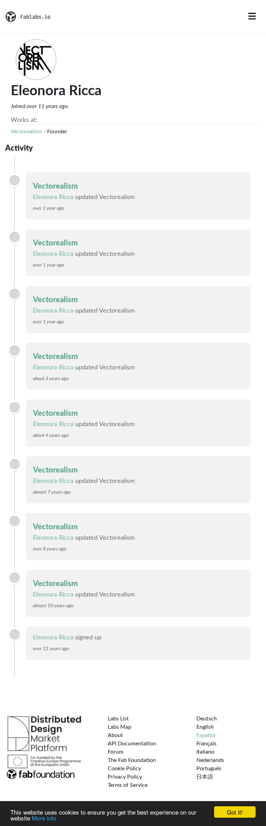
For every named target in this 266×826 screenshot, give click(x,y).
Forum (115, 752)
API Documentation (132, 743)
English (205, 727)
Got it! (235, 812)
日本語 (204, 777)
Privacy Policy (125, 777)
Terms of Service (128, 785)
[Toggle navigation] (252, 16)
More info (44, 818)
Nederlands (210, 760)
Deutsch (206, 718)
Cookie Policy (124, 768)
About (115, 735)
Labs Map (119, 727)
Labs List (118, 718)
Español (205, 735)
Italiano (205, 752)
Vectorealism (26, 131)
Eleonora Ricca (53, 197)
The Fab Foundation (132, 760)
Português (208, 768)
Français (206, 743)
